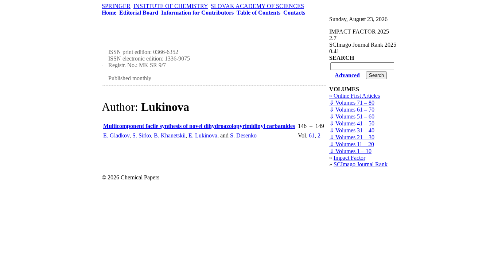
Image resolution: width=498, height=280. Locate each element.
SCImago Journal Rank (361, 164)
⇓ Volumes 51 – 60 (351, 116)
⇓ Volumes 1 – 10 (350, 151)
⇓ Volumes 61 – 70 (351, 109)
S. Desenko (243, 135)
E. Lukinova (202, 135)
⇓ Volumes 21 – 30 (351, 137)
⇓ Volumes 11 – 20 (351, 144)
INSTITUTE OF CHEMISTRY (170, 6)
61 (312, 135)
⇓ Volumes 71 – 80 (351, 103)
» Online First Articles (354, 96)
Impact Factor (349, 158)
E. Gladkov (116, 135)
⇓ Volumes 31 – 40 (351, 130)
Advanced (347, 75)
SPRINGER (116, 6)
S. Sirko (141, 135)
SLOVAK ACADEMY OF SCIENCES (257, 6)
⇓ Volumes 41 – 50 (351, 123)
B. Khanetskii (170, 135)
